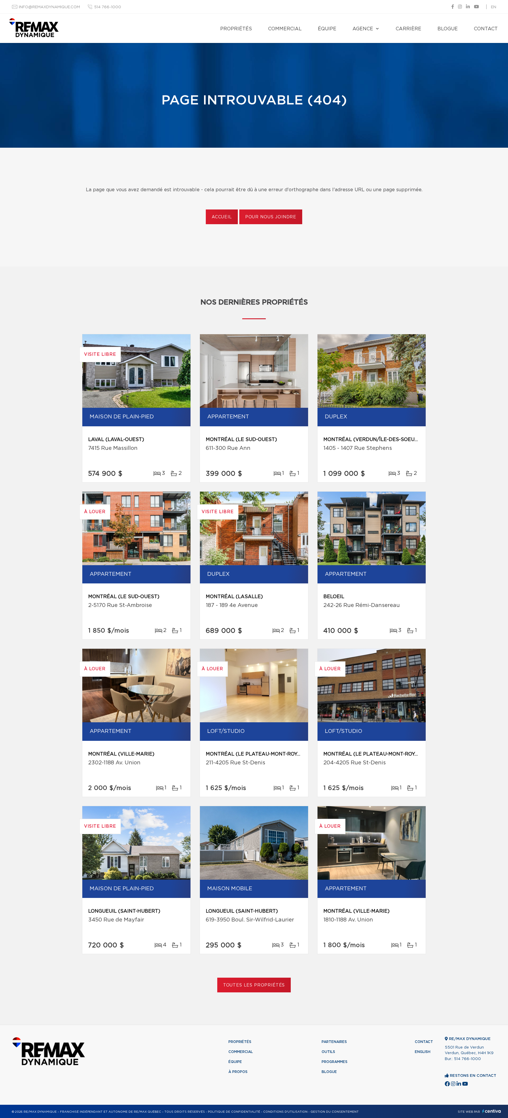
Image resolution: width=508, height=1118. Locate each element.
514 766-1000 (107, 7)
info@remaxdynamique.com (49, 7)
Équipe (327, 28)
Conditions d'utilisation (285, 1111)
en (493, 7)
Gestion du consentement (334, 1111)
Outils (328, 1052)
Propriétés (236, 28)
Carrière (408, 28)
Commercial (285, 28)
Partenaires (334, 1042)
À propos (238, 1072)
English (422, 1052)
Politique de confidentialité (234, 1111)
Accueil (222, 217)
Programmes (334, 1062)
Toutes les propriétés (254, 985)
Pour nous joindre (270, 217)
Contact (486, 28)
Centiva (491, 1111)
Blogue (447, 28)
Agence (362, 28)
